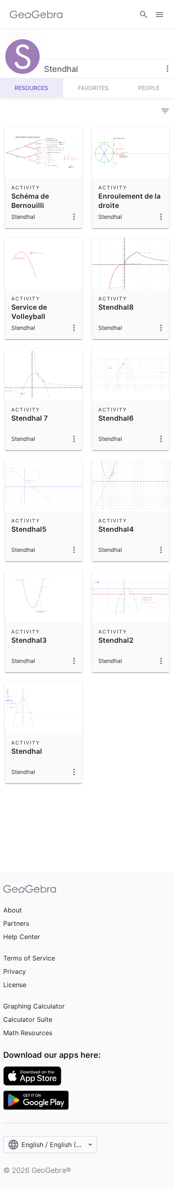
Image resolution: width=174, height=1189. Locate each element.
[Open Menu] (159, 14)
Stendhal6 (116, 418)
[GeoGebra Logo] (36, 14)
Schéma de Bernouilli (30, 200)
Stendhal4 (116, 529)
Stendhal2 (116, 640)
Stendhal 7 (29, 418)
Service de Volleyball (29, 311)
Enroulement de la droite (129, 200)
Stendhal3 (29, 640)
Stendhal (26, 751)
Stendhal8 (116, 307)
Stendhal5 (29, 529)
